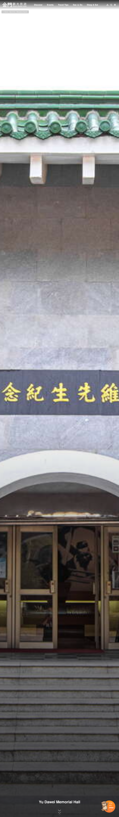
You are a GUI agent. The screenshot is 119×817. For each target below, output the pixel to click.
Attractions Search (22, 12)
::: (2, 1)
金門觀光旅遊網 (14, 5)
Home (6, 12)
